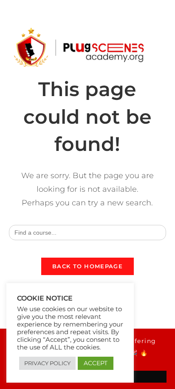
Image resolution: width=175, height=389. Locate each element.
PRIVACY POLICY (47, 363)
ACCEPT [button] (95, 363)
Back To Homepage (87, 266)
